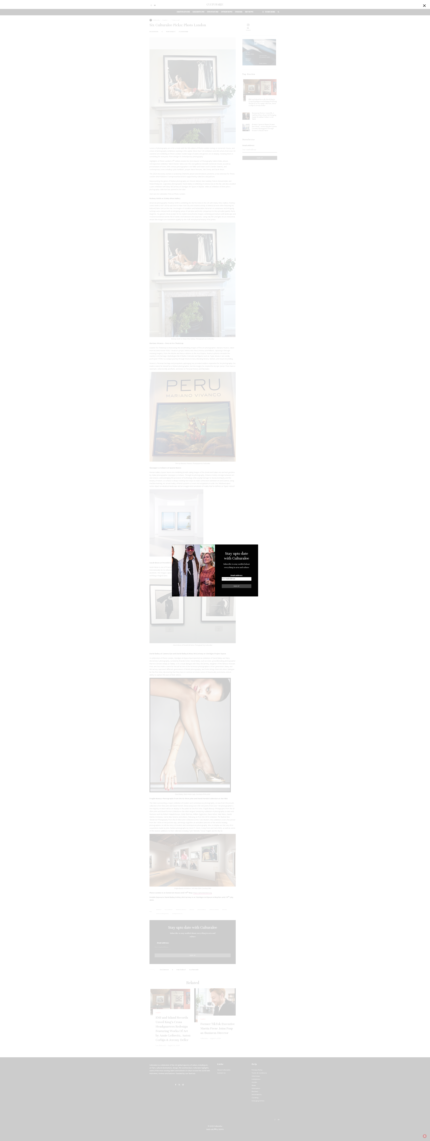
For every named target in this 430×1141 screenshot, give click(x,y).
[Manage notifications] (425, 1136)
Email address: (237, 575)
